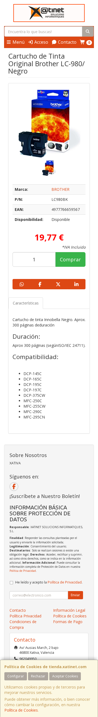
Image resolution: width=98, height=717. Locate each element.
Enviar (75, 595)
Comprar (70, 259)
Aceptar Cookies (65, 676)
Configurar (15, 676)
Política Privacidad (25, 615)
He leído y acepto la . (48, 582)
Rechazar (38, 676)
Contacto (66, 42)
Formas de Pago (67, 621)
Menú (17, 42)
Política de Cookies (21, 710)
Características (26, 303)
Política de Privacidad (23, 571)
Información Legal (69, 610)
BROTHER (60, 189)
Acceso (40, 42)
